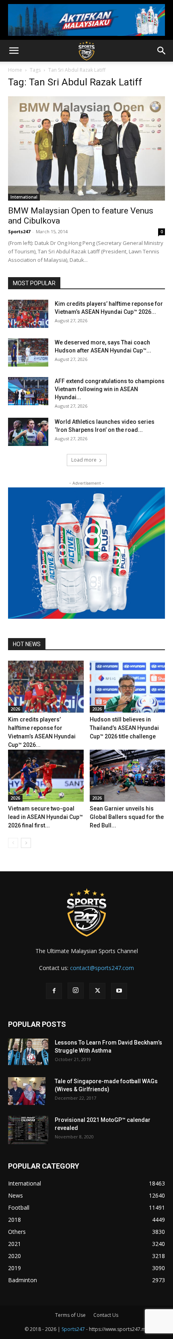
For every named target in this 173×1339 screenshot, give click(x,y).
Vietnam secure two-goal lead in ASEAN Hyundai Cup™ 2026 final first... (45, 817)
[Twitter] (97, 991)
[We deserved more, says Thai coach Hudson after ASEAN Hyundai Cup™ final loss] (28, 352)
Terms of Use (70, 1315)
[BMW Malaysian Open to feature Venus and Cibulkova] (86, 148)
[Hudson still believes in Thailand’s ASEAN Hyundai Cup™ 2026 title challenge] (127, 687)
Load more (84, 459)
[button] (14, 51)
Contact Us (105, 1315)
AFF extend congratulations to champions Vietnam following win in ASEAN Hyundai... (110, 389)
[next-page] (26, 843)
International (23, 197)
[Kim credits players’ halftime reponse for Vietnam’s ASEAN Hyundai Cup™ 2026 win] (28, 314)
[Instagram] (76, 990)
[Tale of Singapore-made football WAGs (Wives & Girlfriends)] (26, 1091)
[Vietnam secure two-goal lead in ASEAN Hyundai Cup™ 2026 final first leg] (46, 776)
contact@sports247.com (102, 968)
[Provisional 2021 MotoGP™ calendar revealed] (28, 1130)
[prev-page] (13, 843)
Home (15, 69)
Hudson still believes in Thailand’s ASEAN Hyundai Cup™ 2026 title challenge (124, 728)
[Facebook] (54, 991)
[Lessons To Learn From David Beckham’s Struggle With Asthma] (28, 1051)
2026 (15, 709)
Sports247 (19, 231)
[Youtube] (119, 991)
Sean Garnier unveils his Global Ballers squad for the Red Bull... (127, 817)
